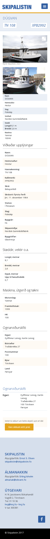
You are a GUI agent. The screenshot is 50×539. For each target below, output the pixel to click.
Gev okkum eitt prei (19, 427)
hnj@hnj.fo (11, 504)
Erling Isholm (26, 476)
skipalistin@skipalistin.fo (18, 461)
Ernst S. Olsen (27, 458)
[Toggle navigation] (44, 6)
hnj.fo (22, 504)
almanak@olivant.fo (15, 479)
